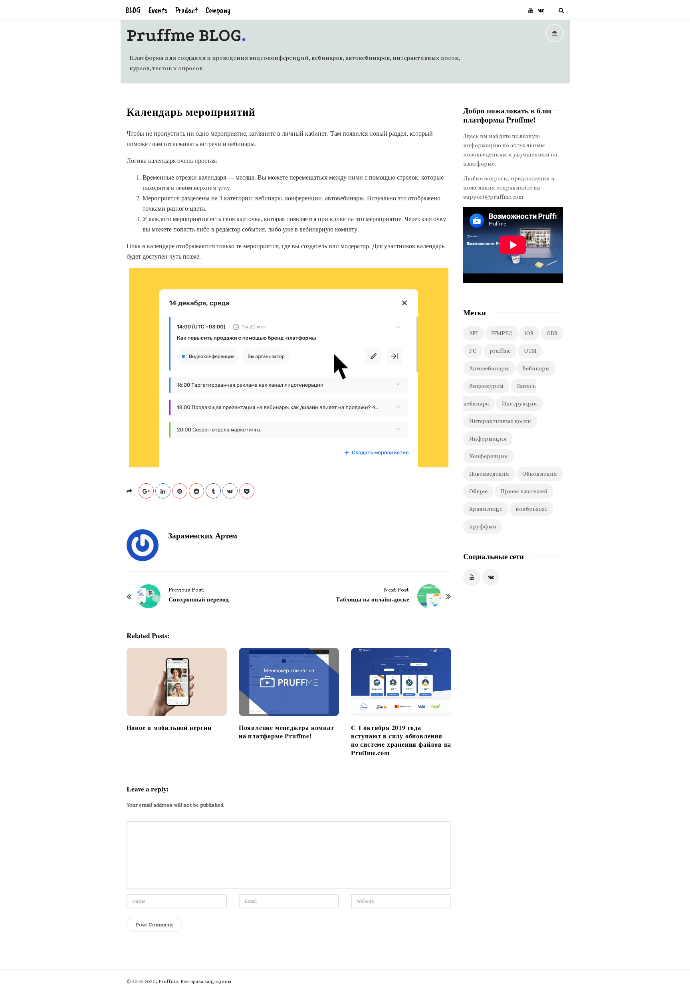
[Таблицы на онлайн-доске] (429, 596)
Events (158, 10)
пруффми (482, 526)
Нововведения (489, 474)
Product (186, 10)
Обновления (539, 474)
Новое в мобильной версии (169, 727)
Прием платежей (524, 491)
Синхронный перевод (199, 599)
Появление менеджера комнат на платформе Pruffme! (286, 731)
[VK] (541, 7)
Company (218, 10)
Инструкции (519, 403)
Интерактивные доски (500, 421)
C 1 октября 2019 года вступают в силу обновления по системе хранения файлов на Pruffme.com (401, 740)
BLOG (133, 10)
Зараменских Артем (202, 535)
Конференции (488, 456)
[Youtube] (530, 7)
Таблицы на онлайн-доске (372, 599)
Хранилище (485, 509)
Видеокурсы (486, 386)
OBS (552, 333)
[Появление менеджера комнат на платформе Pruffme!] (289, 682)
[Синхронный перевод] (149, 596)
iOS (529, 333)
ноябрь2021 (531, 509)
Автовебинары (489, 368)
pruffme (500, 351)
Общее (478, 491)
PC (472, 351)
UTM (530, 351)
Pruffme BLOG (184, 35)
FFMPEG (501, 333)
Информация (488, 438)
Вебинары (536, 368)
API (473, 333)
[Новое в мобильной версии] (177, 682)
